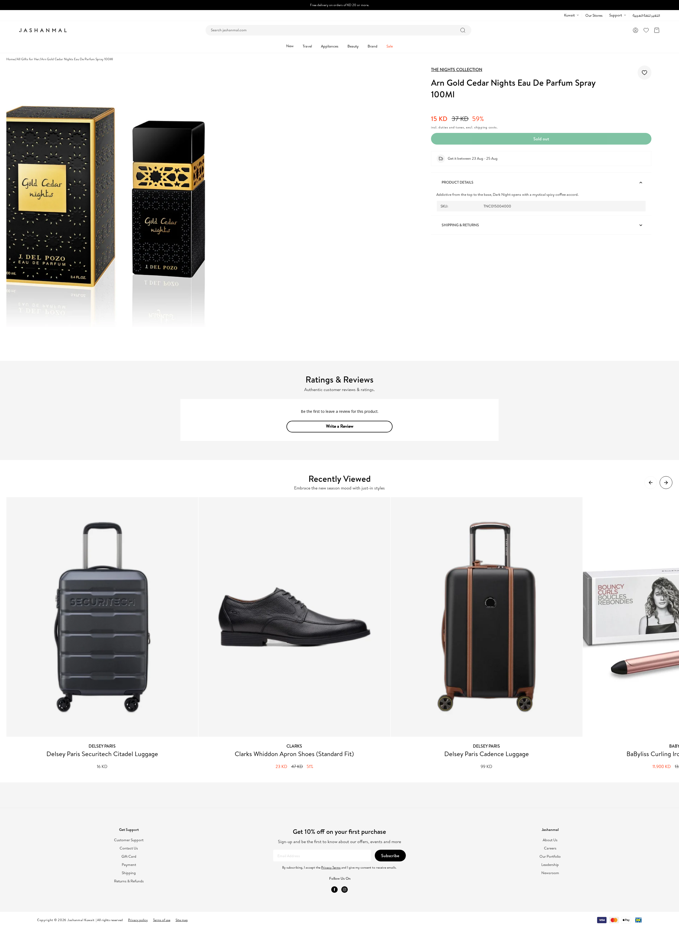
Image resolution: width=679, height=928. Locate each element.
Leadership (550, 864)
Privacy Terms (331, 867)
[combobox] (338, 30)
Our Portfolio (550, 856)
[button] (657, 30)
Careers (550, 848)
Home (10, 59)
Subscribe (390, 855)
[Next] (666, 482)
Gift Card (128, 856)
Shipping (129, 872)
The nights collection (456, 69)
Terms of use (161, 920)
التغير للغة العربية (646, 16)
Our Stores (594, 15)
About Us (550, 840)
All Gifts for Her (28, 59)
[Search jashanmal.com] (463, 30)
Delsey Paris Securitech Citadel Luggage (102, 753)
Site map (182, 920)
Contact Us (129, 848)
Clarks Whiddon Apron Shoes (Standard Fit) (294, 753)
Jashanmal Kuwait (81, 920)
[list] (342, 633)
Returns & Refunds (129, 881)
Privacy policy (138, 920)
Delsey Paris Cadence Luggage (486, 753)
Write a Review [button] (339, 426)
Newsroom (550, 872)
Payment (129, 864)
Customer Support (128, 840)
